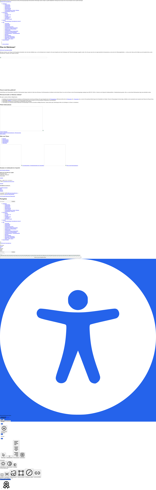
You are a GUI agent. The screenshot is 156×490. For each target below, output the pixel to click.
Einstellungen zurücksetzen (5, 479)
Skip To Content (3, 478)
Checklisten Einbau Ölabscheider (11, 27)
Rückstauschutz (8, 8)
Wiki (3, 22)
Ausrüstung (7, 17)
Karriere (4, 20)
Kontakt (1, 183)
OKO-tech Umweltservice (5, 50)
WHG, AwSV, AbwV (9, 38)
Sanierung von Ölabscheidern (10, 28)
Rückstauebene (5, 141)
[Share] (1, 253)
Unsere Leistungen (3, 131)
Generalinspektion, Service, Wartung (12, 10)
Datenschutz (12, 196)
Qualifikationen (8, 16)
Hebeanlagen (7, 6)
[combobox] (40, 257)
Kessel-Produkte (5, 39)
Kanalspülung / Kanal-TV (10, 11)
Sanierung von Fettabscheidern (11, 32)
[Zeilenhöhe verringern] (2, 438)
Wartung (9, 100)
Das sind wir (4, 12)
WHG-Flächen (8, 9)
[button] (81, 257)
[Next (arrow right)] (1, 254)
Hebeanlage (69, 99)
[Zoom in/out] (4, 253)
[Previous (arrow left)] (0, 254)
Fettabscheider (7, 5)
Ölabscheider (7, 4)
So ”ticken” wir (8, 14)
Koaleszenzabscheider (9, 26)
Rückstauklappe (8, 35)
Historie (6, 13)
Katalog (1, 191)
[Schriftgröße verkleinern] (2, 423)
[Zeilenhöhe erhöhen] (2, 434)
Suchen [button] (13, 201)
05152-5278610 (5, 44)
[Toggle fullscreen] (2, 253)
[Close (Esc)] (0, 253)
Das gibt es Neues (8, 19)
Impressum (8, 196)
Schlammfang (7, 24)
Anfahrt (1, 177)
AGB (1, 196)
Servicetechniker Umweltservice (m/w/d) (13, 21)
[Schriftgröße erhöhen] (2, 419)
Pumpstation (76, 99)
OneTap (7, 417)
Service (1, 189)
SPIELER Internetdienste (9, 194)
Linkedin (2, 187)
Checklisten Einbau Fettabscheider (11, 31)
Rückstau (6, 34)
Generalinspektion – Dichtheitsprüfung (12, 33)
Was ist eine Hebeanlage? (10, 36)
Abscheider (7, 23)
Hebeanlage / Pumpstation (10, 37)
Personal (6, 15)
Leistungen (4, 3)
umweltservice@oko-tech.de (8, 181)
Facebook (5, 187)
